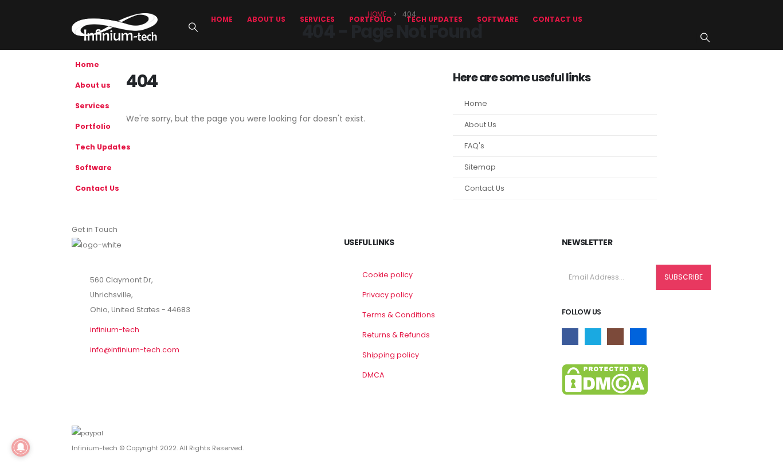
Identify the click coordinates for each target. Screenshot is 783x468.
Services (317, 19)
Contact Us (557, 19)
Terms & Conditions (398, 315)
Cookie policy (387, 275)
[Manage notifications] (20, 447)
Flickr (638, 336)
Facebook (570, 336)
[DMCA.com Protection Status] (605, 379)
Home (222, 19)
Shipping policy (390, 355)
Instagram (615, 336)
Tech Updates (434, 19)
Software (497, 19)
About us (266, 19)
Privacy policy (387, 295)
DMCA (373, 375)
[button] (193, 27)
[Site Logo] (115, 26)
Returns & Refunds (396, 335)
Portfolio (370, 19)
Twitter (593, 336)
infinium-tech (114, 330)
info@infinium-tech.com (134, 350)
